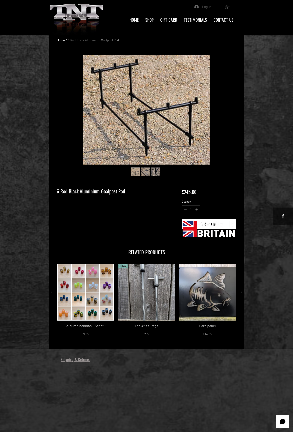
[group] (146, 302)
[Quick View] (85, 292)
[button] (230, 7)
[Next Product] (241, 292)
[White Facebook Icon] (283, 216)
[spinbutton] (191, 209)
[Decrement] (184, 209)
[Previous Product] (51, 292)
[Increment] (197, 209)
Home (61, 41)
